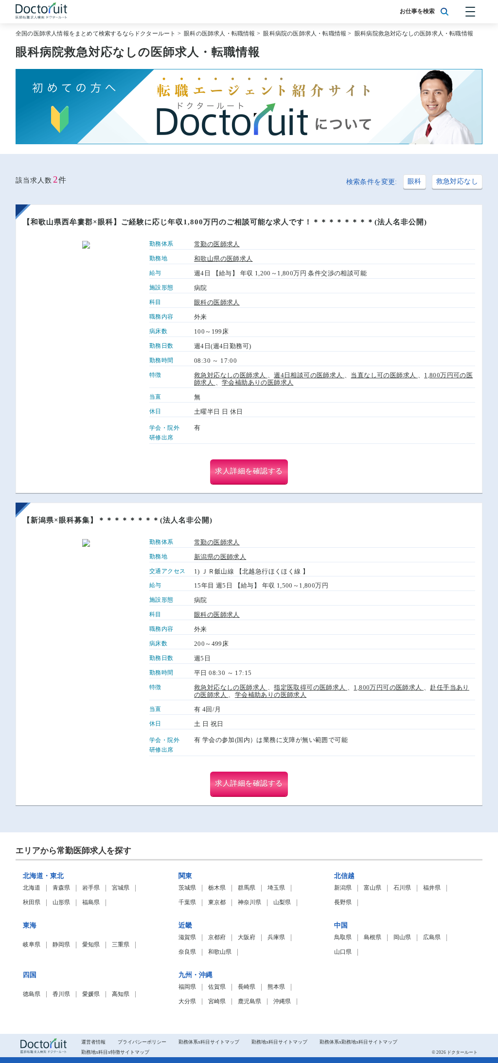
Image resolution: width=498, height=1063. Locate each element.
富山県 (372, 888)
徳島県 (31, 994)
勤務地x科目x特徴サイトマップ (115, 1052)
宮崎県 (217, 1001)
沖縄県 (282, 1001)
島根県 (372, 937)
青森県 (61, 888)
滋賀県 (187, 937)
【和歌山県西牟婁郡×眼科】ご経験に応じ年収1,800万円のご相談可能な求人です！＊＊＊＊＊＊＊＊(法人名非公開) (225, 222)
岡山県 (402, 937)
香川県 (61, 994)
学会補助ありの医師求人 (257, 382)
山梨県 (282, 902)
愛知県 (91, 945)
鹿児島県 (249, 1001)
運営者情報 (93, 1042)
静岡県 (61, 945)
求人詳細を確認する (249, 471)
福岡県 (187, 987)
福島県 (91, 902)
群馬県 (246, 888)
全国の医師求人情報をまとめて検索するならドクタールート (96, 33)
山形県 (61, 902)
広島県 (432, 937)
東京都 (217, 902)
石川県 (402, 888)
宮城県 (120, 888)
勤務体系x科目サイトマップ (208, 1042)
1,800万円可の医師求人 (389, 687)
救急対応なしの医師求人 (230, 375)
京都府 (217, 937)
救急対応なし (457, 181)
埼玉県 (276, 888)
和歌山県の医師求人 (223, 258)
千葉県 (187, 902)
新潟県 (343, 888)
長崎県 (246, 987)
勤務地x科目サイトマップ (279, 1042)
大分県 (187, 1001)
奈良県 (187, 952)
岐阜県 (31, 945)
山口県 (343, 952)
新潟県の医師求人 (220, 557)
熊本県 (276, 987)
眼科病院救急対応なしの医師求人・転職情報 (414, 33)
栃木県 (217, 888)
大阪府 (246, 937)
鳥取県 (343, 937)
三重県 (120, 945)
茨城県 (187, 888)
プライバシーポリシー (142, 1042)
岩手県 (91, 888)
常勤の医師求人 (217, 244)
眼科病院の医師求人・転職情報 (304, 33)
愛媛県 (91, 994)
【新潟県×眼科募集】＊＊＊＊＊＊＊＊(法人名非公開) (118, 520)
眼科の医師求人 (217, 302)
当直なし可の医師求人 (384, 375)
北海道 (31, 888)
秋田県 (31, 902)
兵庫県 (276, 937)
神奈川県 (249, 902)
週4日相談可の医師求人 (309, 375)
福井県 (432, 888)
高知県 (120, 994)
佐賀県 (217, 987)
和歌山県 (219, 952)
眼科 (415, 181)
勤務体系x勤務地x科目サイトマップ (358, 1042)
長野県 (343, 902)
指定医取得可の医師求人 (310, 687)
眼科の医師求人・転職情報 (219, 33)
